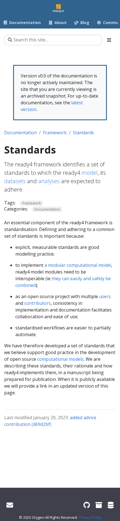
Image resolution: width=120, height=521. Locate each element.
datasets (15, 181)
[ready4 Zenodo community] (98, 505)
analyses (49, 181)
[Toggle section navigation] (109, 40)
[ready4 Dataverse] (111, 505)
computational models (60, 359)
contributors (37, 303)
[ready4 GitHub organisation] (86, 505)
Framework (55, 132)
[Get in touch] (9, 505)
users (105, 296)
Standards (83, 132)
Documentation (20, 132)
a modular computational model (77, 265)
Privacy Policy (90, 517)
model (89, 172)
